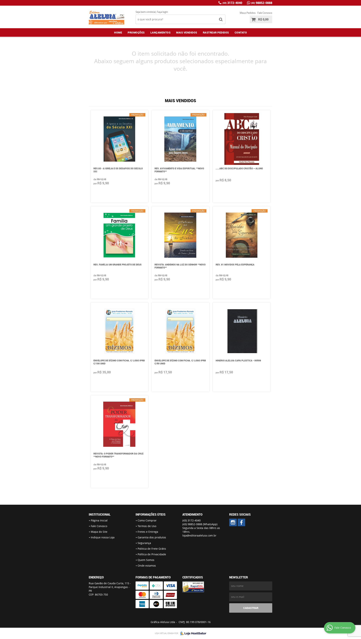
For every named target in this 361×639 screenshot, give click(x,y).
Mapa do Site (99, 531)
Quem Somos (146, 560)
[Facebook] (241, 522)
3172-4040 (232, 3)
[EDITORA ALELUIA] (233, 522)
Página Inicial (99, 520)
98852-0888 (261, 3)
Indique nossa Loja (103, 537)
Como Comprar (147, 520)
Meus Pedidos (248, 12)
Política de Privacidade (152, 554)
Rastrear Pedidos (216, 32)
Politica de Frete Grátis (152, 548)
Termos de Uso (147, 526)
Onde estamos (147, 565)
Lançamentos (160, 32)
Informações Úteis (150, 514)
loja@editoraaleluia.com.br (199, 535)
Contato (241, 32)
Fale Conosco (264, 12)
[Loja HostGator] (192, 633)
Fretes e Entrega (148, 531)
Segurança (144, 543)
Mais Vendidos (186, 32)
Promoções (136, 32)
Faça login (162, 12)
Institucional (100, 514)
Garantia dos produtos (152, 537)
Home (118, 32)
